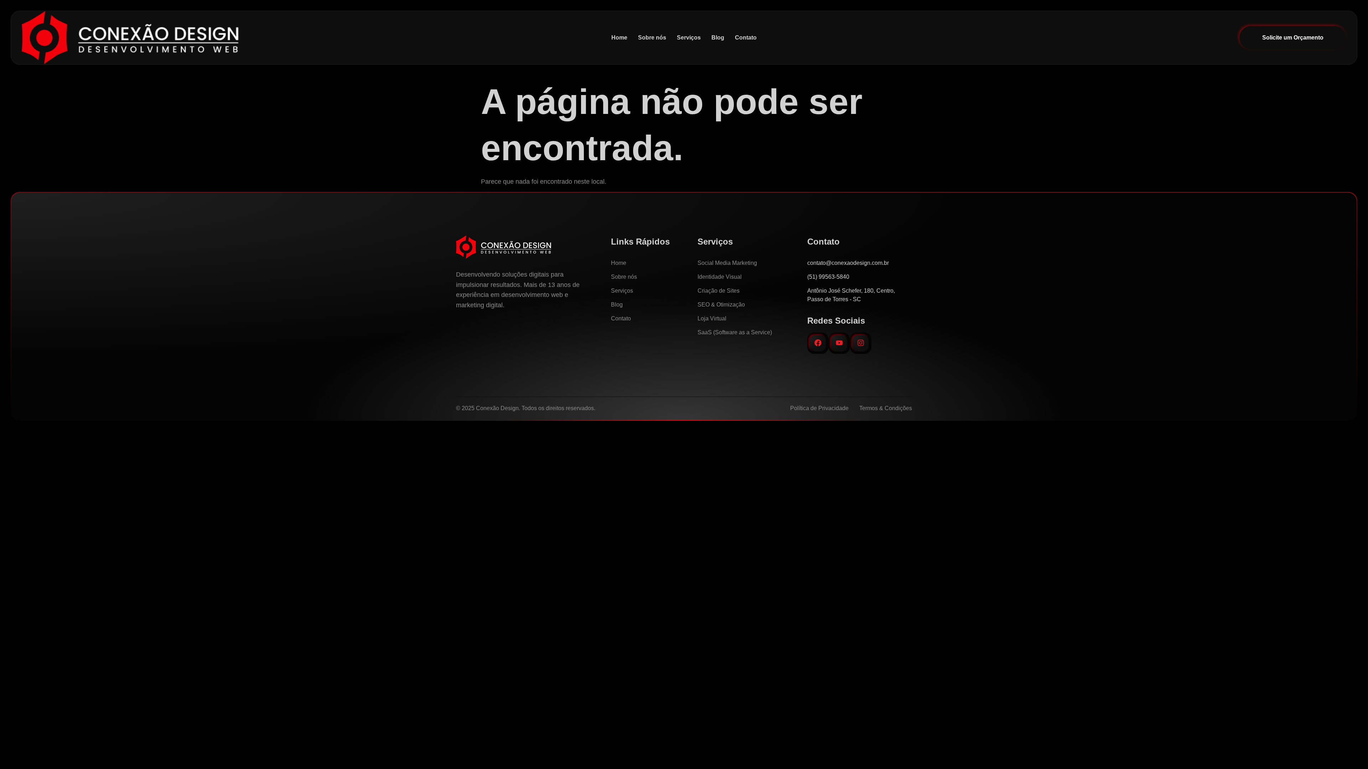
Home (619, 38)
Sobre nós (652, 38)
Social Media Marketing (727, 263)
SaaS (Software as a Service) (735, 332)
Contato (746, 38)
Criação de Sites (719, 291)
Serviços (689, 38)
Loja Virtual (712, 318)
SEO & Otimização (721, 305)
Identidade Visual (720, 277)
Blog (717, 38)
